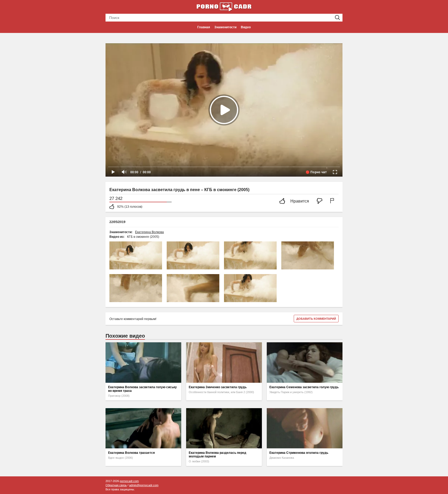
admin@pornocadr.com (143, 485)
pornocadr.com (129, 481)
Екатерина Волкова (149, 232)
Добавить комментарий (316, 318)
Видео (246, 27)
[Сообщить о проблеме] (333, 201)
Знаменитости (225, 27)
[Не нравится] (321, 201)
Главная (203, 27)
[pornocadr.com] (224, 6)
